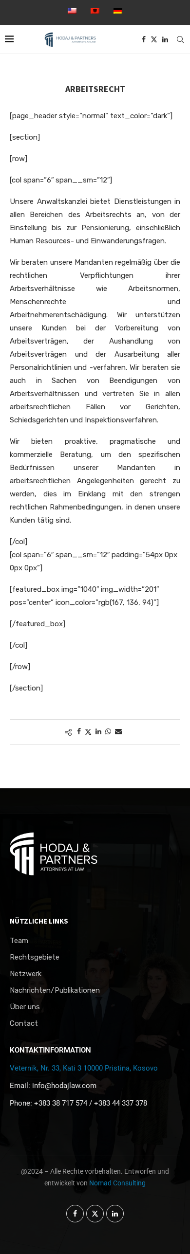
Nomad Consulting (117, 1183)
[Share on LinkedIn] (98, 731)
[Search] (180, 39)
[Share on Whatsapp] (108, 731)
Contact (24, 1023)
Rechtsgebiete (34, 957)
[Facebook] (144, 39)
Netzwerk (25, 974)
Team (19, 941)
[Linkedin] (165, 39)
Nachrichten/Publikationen (55, 990)
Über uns (25, 1007)
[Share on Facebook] (79, 731)
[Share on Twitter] (88, 731)
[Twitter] (154, 39)
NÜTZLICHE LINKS (39, 921)
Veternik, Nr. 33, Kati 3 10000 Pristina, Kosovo (84, 1068)
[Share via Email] (118, 731)
